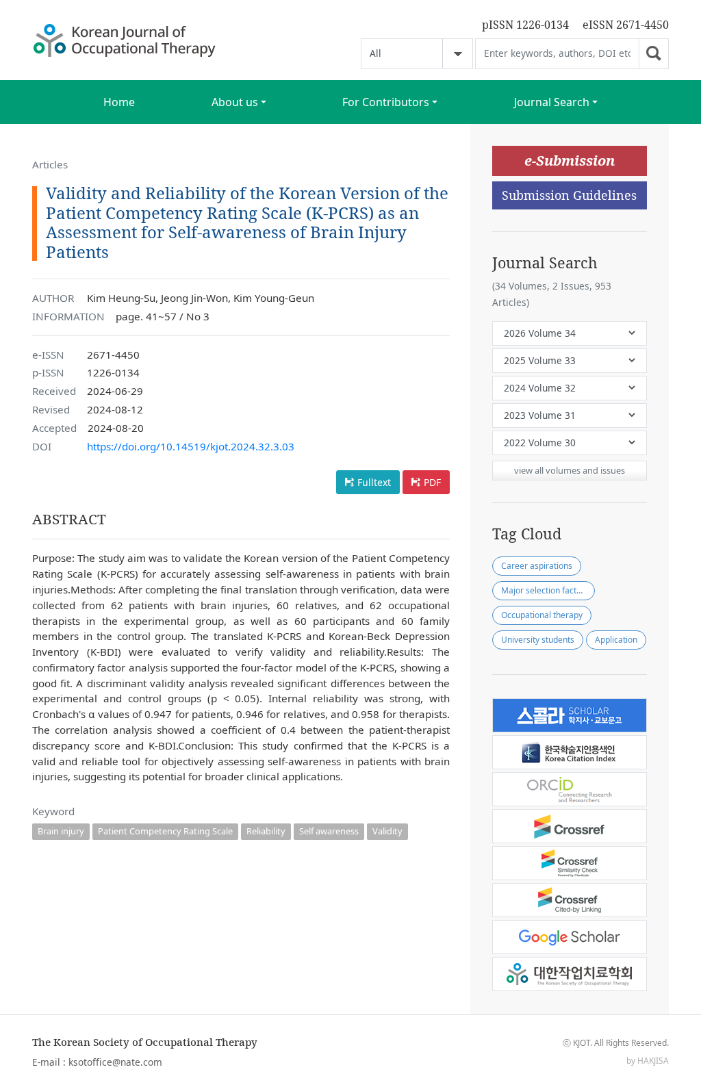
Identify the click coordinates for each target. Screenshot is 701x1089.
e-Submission (569, 160)
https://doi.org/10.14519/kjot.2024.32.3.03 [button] (190, 446)
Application (616, 639)
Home (119, 102)
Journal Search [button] (551, 102)
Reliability (265, 831)
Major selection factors (545, 590)
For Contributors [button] (385, 102)
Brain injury (61, 831)
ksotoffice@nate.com (115, 1061)
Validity (387, 831)
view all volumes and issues (569, 470)
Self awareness (329, 831)
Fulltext (374, 482)
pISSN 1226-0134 (525, 24)
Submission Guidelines (569, 195)
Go (654, 53)
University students (537, 639)
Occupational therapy (542, 615)
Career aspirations (536, 566)
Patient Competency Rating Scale (165, 831)
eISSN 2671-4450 (626, 24)
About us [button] (235, 102)
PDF (432, 482)
